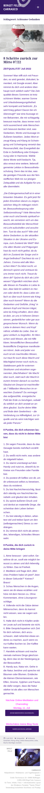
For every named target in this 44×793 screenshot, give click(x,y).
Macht (5, 743)
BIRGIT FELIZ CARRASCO (12, 7)
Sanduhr (19, 743)
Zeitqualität (20, 738)
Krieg (17, 740)
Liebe (36, 740)
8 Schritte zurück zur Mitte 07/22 (20, 60)
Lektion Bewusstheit (26, 740)
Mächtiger (11, 743)
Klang (13, 740)
